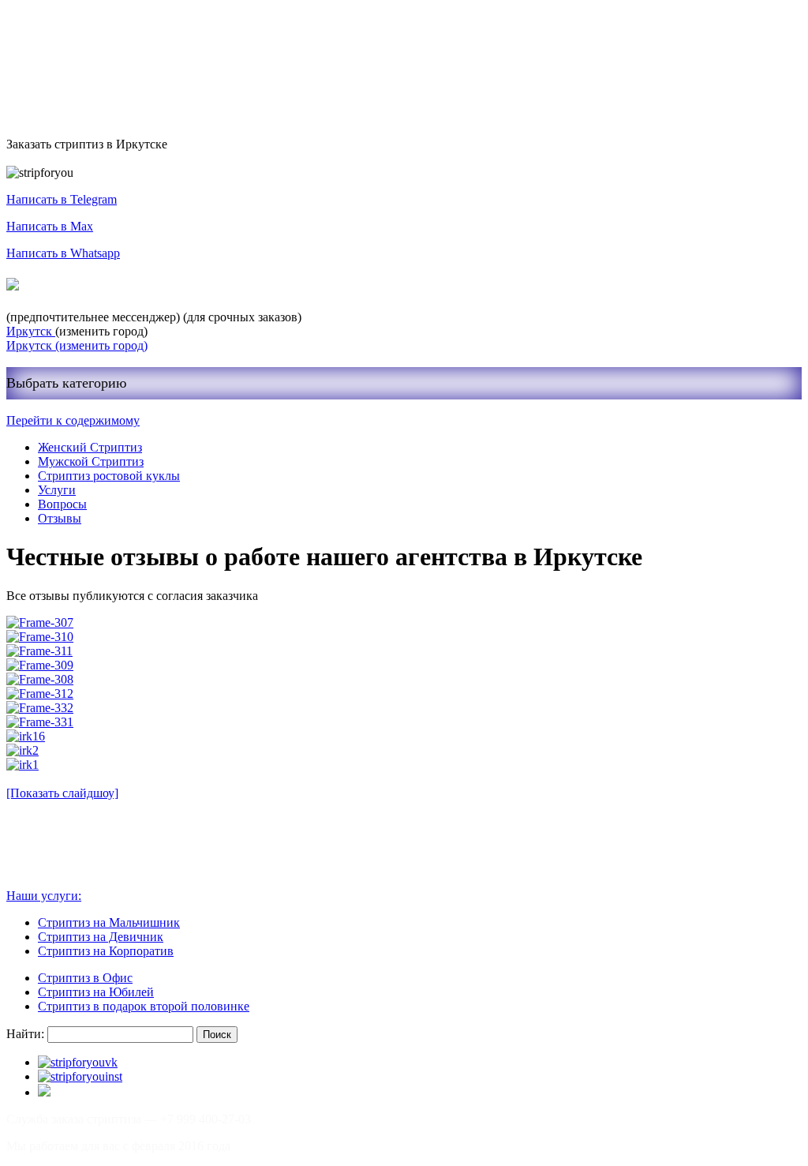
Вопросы (62, 504)
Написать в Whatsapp (63, 253)
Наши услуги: (43, 895)
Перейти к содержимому (73, 420)
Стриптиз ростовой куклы (109, 475)
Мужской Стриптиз (91, 461)
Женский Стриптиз (90, 447)
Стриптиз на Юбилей (96, 992)
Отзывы (59, 518)
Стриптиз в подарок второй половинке (143, 1006)
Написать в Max (49, 226)
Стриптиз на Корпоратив (106, 951)
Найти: (25, 1033)
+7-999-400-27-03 (81, 285)
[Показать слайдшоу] (62, 793)
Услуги (57, 490)
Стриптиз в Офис (85, 977)
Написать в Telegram (61, 199)
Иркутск (30, 331)
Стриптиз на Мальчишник (109, 922)
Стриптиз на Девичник (100, 936)
